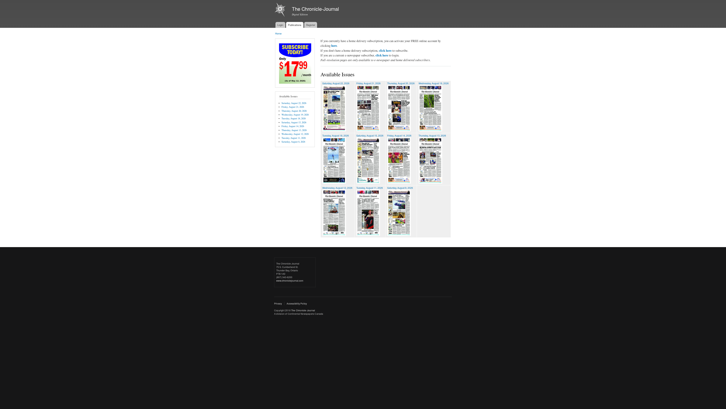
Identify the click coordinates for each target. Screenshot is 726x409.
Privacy (278, 303)
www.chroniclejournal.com (289, 280)
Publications (294, 25)
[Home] (280, 10)
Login (280, 25)
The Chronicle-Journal (303, 310)
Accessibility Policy (297, 303)
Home (278, 33)
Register (310, 25)
